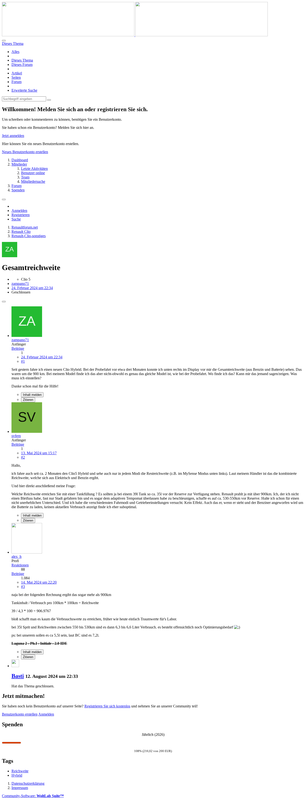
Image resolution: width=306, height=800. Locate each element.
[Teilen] (4, 301)
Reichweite (19, 771)
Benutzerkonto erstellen (20, 714)
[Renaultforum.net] (135, 35)
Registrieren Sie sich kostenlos (107, 706)
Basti (17, 676)
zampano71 (20, 284)
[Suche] (4, 40)
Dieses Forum (22, 65)
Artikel (16, 73)
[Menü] (4, 199)
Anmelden (19, 211)
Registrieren (20, 215)
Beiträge (17, 348)
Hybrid (16, 775)
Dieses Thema (22, 60)
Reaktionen (20, 565)
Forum (16, 82)
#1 (23, 361)
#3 (23, 587)
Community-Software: (33, 796)
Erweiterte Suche (24, 90)
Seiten (16, 77)
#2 (23, 457)
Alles (15, 52)
